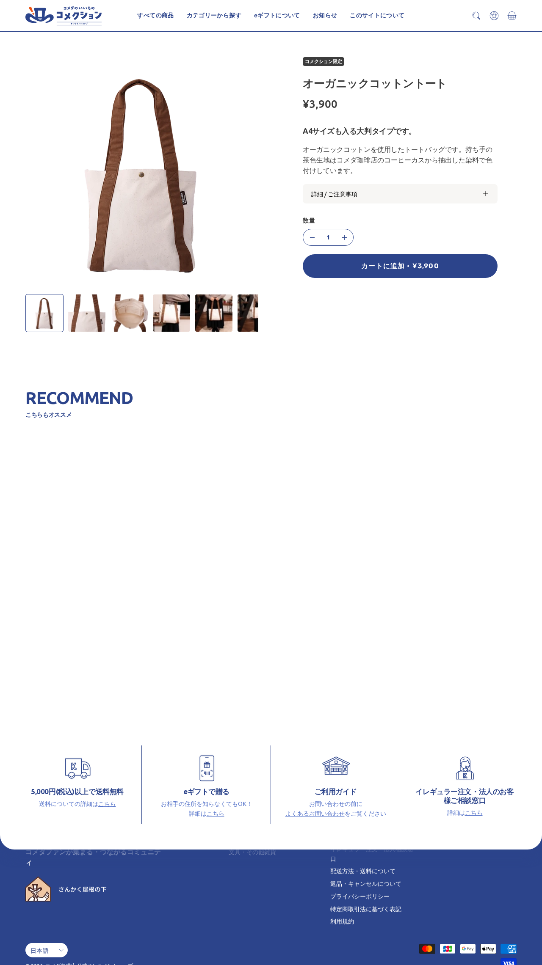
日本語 (39, 950)
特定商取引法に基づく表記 (365, 908)
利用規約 (342, 921)
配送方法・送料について (362, 870)
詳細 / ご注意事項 (334, 194)
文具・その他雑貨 (252, 851)
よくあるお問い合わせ (315, 813)
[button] (377, 15)
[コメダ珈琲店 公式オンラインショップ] (63, 15)
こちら (107, 803)
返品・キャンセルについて (365, 883)
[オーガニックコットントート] (44, 313)
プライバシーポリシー (360, 896)
